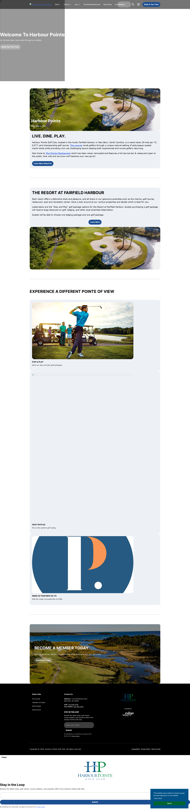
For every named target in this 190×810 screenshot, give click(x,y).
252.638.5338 (73, 704)
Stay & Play (107, 4)
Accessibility (136, 749)
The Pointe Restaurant (91, 4)
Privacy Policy (145, 749)
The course (76, 145)
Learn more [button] (158, 798)
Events (66, 4)
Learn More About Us (43, 163)
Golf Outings (36, 706)
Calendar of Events (38, 702)
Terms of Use (155, 749)
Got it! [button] (169, 803)
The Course (36, 699)
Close (4, 757)
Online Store (36, 710)
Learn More (95, 222)
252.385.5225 (78, 706)
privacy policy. (76, 736)
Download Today (43, 660)
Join (76, 4)
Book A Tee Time (151, 4)
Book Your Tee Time (10, 47)
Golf (56, 4)
